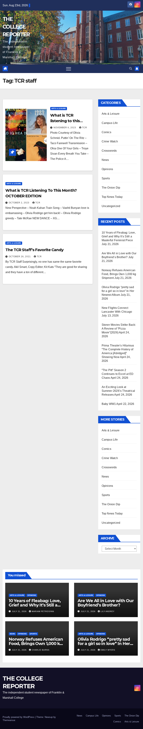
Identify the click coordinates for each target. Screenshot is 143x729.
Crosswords (109, 150)
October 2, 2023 (19, 202)
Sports (106, 178)
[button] (130, 68)
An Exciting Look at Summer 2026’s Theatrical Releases (118, 391)
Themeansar (9, 720)
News (105, 159)
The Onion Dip (111, 187)
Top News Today (112, 196)
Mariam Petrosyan (43, 611)
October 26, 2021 (20, 256)
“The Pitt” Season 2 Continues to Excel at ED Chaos (118, 374)
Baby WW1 (109, 403)
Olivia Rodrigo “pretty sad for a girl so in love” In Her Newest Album (118, 291)
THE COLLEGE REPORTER (16, 27)
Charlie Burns (40, 650)
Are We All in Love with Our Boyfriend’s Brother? (106, 603)
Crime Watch (110, 141)
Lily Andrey (107, 611)
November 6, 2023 (65, 127)
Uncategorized (111, 206)
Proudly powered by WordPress (19, 717)
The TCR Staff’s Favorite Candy (34, 249)
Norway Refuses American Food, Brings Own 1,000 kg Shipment (119, 274)
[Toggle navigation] (68, 69)
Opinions (107, 169)
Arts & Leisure (58, 108)
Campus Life (110, 122)
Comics (106, 132)
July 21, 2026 (19, 611)
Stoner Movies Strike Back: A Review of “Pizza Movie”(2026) (119, 328)
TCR (84, 127)
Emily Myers (108, 650)
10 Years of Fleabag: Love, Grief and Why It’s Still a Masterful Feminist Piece (119, 236)
